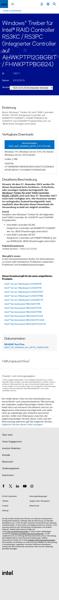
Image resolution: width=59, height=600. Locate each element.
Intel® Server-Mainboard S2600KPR (23, 284)
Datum (5, 80)
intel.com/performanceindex (17, 531)
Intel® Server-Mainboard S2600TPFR (23, 292)
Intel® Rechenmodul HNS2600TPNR (23, 312)
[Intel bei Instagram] (31, 486)
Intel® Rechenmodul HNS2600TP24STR (25, 324)
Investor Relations (11, 448)
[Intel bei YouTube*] (24, 486)
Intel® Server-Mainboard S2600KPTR (23, 300)
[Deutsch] (48, 4)
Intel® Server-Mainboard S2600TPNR (23, 296)
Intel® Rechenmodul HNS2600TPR (22, 304)
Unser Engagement (12, 441)
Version (6, 87)
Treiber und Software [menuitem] (12, 10)
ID (3, 73)
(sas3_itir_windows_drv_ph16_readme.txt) (26, 346)
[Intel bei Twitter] (10, 486)
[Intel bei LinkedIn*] (17, 486)
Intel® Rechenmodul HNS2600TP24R (23, 316)
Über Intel (7, 434)
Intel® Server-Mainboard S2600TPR (23, 288)
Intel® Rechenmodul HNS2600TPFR (22, 308)
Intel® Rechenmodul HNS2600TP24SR (24, 320)
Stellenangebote (10, 468)
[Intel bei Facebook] (3, 486)
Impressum (8, 475)
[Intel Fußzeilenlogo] (8, 572)
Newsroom (7, 461)
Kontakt (6, 455)
